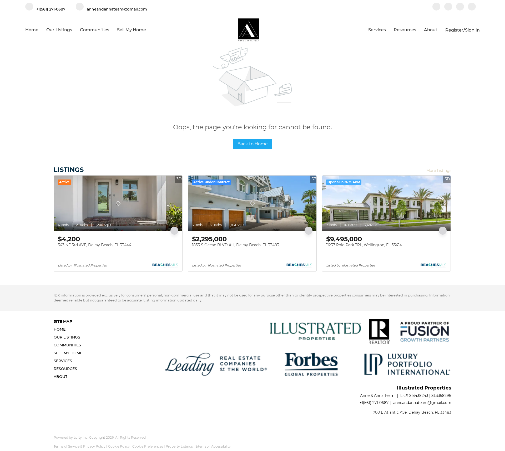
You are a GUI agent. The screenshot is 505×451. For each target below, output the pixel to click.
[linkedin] (448, 7)
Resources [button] (405, 29)
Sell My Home (131, 29)
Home (31, 29)
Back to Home (253, 143)
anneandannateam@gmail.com (422, 402)
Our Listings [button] (59, 29)
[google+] (472, 7)
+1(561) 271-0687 (374, 402)
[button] (69, 329)
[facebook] (436, 7)
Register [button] (454, 30)
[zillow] (460, 7)
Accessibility (221, 446)
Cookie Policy (119, 446)
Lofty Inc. (81, 437)
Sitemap (202, 446)
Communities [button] (94, 29)
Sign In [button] (472, 30)
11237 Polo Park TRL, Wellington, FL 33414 (364, 245)
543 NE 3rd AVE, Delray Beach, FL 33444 (94, 245)
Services (377, 29)
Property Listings (179, 446)
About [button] (430, 29)
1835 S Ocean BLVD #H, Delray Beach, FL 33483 (235, 245)
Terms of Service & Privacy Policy (79, 446)
